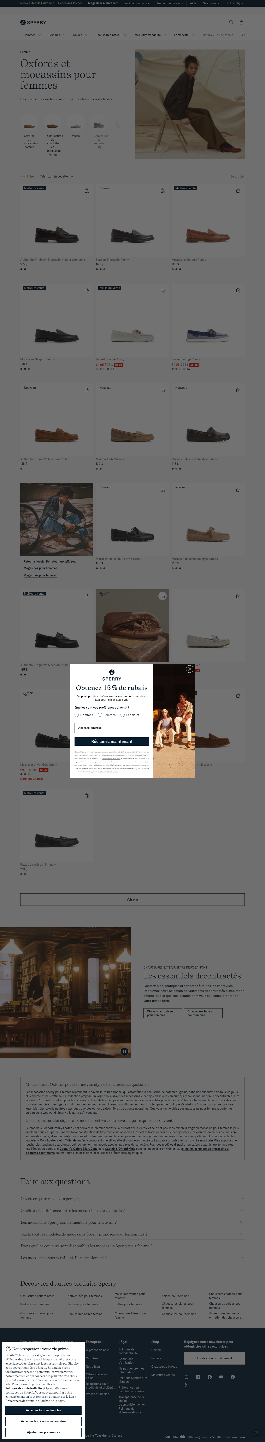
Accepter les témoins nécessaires (43, 1421)
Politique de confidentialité (24, 1388)
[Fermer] (81, 1346)
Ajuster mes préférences (43, 1432)
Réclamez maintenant (111, 741)
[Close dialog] (189, 669)
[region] (43, 1390)
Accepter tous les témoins (43, 1410)
